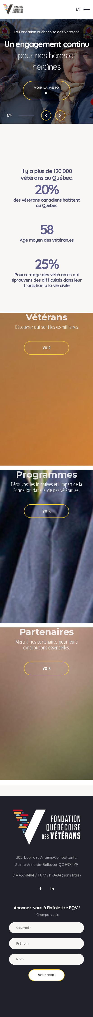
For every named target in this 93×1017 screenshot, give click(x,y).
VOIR (47, 347)
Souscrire (46, 975)
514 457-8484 (23, 875)
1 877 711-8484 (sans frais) (59, 875)
